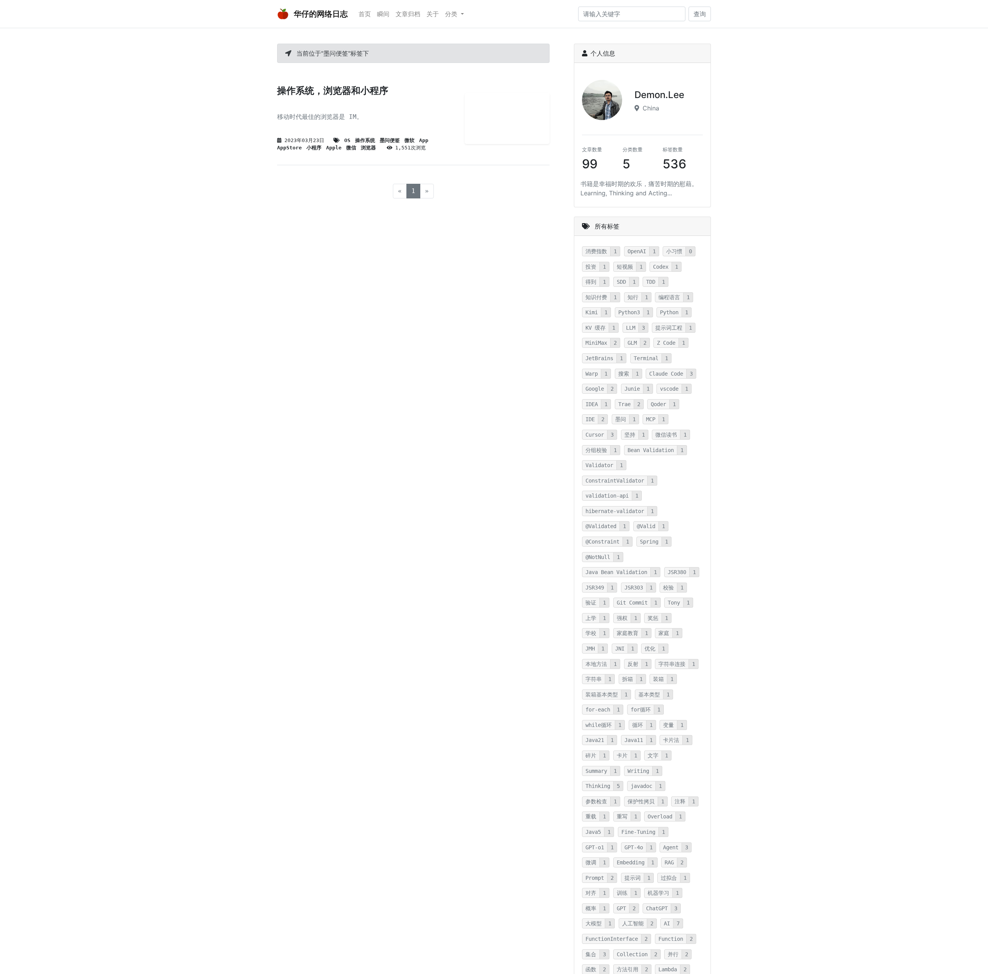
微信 (351, 148)
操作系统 (365, 140)
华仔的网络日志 (320, 14)
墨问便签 (390, 140)
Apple (334, 148)
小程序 (313, 148)
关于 (432, 14)
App (423, 140)
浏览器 (368, 148)
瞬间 (383, 14)
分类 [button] (452, 14)
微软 (409, 140)
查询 (700, 14)
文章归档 (408, 14)
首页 (365, 14)
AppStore (289, 148)
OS (347, 140)
